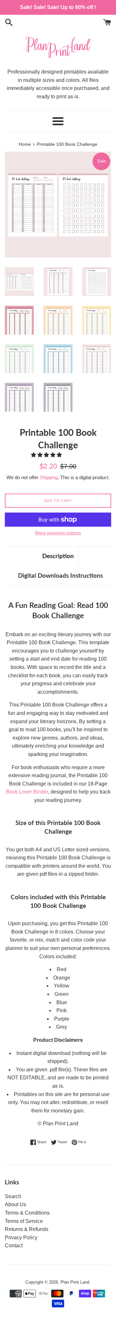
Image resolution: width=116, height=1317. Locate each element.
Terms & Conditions (27, 1213)
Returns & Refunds (26, 1229)
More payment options (58, 532)
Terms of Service (24, 1221)
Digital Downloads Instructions (60, 575)
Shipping (49, 477)
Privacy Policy (21, 1237)
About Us (15, 1204)
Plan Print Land (75, 1282)
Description (58, 555)
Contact (14, 1245)
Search (13, 1196)
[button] (47, 455)
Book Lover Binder (27, 792)
